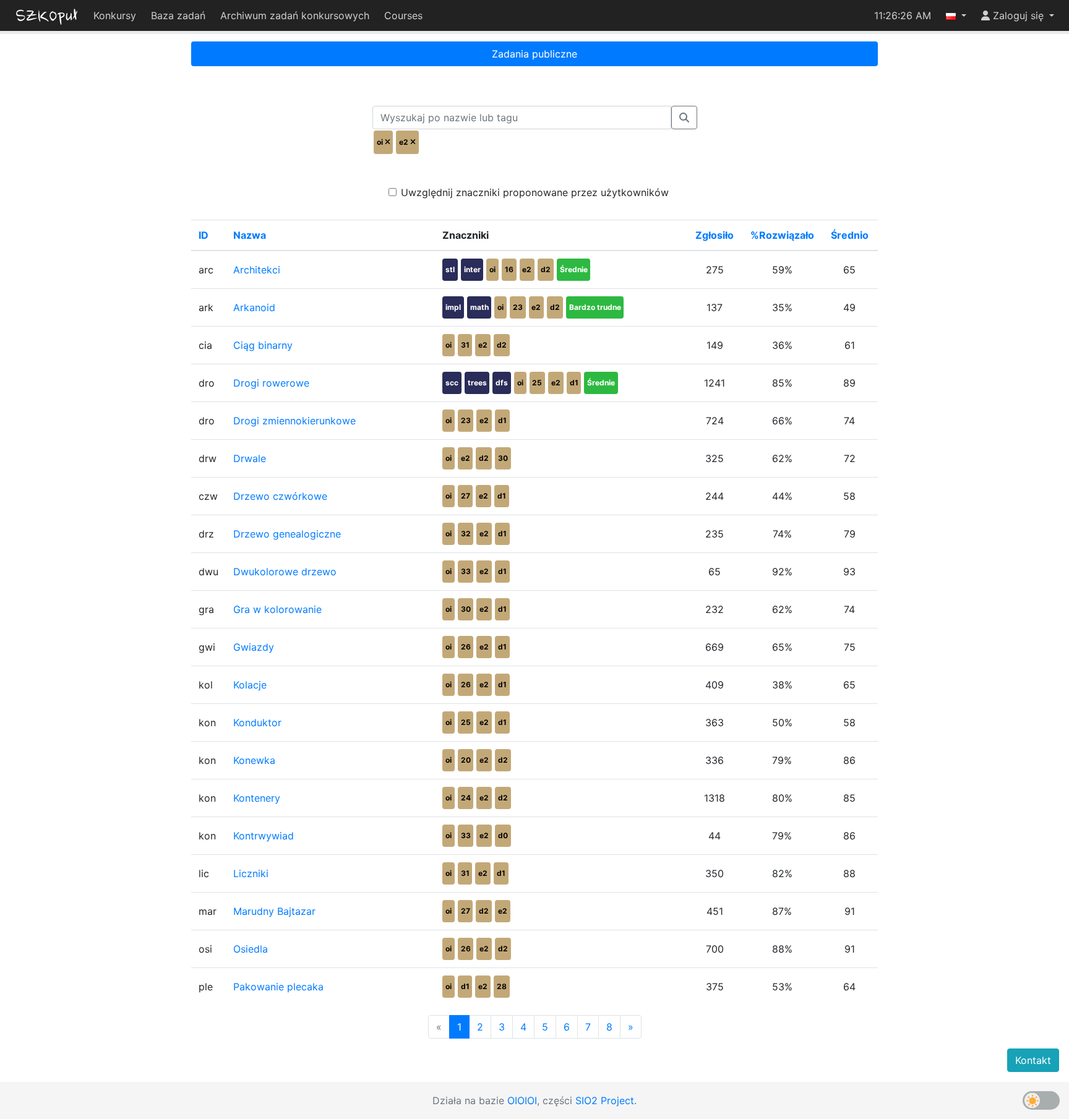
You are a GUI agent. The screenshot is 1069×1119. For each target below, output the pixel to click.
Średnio (850, 235)
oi (492, 269)
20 (466, 760)
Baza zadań (178, 15)
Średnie (574, 269)
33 (466, 571)
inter (472, 269)
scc (451, 382)
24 (466, 797)
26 (466, 646)
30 (503, 458)
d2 (546, 269)
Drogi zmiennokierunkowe (294, 420)
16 (509, 269)
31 (465, 344)
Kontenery (256, 798)
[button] (956, 15)
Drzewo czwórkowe (280, 496)
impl (453, 307)
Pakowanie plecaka (278, 986)
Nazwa (249, 235)
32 (466, 533)
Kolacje (250, 685)
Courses (403, 15)
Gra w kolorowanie (277, 609)
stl (450, 269)
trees (477, 382)
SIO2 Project (604, 1100)
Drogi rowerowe (271, 383)
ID (203, 235)
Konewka (254, 760)
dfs (502, 382)
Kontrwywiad (263, 836)
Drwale (249, 458)
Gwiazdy (253, 647)
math (479, 307)
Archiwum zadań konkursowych (294, 15)
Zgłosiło (714, 235)
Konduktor (257, 722)
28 (502, 986)
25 (537, 382)
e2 (526, 269)
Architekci (256, 270)
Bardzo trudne (595, 307)
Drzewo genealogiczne (287, 534)
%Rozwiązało (782, 235)
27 (465, 495)
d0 (503, 835)
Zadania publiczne (534, 54)
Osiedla (250, 949)
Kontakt (1033, 1060)
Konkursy (114, 15)
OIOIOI (522, 1100)
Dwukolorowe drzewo (285, 571)
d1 (574, 382)
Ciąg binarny (263, 345)
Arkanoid (254, 307)
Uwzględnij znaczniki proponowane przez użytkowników (535, 192)
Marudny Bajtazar (274, 911)
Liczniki (250, 873)
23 (518, 307)
